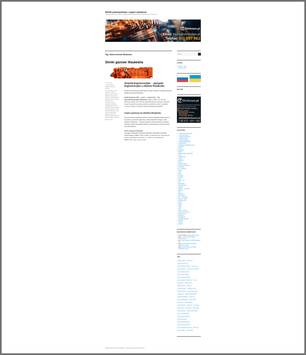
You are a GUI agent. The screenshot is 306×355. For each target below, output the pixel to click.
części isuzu (195, 266)
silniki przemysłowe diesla (183, 322)
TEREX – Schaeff (182, 210)
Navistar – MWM (182, 198)
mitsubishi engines (181, 288)
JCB (179, 182)
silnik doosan (180, 308)
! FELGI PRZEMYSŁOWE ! (184, 141)
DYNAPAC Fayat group (183, 165)
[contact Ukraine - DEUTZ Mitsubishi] (195, 78)
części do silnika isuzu (182, 263)
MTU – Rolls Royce (183, 197)
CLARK (180, 158)
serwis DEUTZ (192, 299)
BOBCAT (180, 152)
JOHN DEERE (181, 183)
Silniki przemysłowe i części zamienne (126, 12)
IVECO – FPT (181, 180)
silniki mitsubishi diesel (192, 310)
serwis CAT (192, 296)
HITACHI (180, 175)
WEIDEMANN (181, 217)
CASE (179, 155)
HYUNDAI (180, 177)
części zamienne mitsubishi (183, 277)
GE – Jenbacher (182, 168)
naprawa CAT (180, 294)
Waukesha (107, 86)
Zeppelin (180, 223)
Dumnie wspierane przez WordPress (135, 348)
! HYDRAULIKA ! (182, 143)
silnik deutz (196, 305)
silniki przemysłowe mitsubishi (184, 327)
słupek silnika (189, 330)
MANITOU (180, 193)
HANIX (180, 170)
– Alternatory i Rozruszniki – (185, 133)
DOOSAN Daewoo (182, 163)
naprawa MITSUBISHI (182, 296)
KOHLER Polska (181, 285)
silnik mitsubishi (181, 330)
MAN (179, 192)
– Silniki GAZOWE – (183, 138)
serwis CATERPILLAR (182, 299)
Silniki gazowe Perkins (193, 235)
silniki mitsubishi (181, 310)
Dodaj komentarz (109, 119)
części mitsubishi (181, 269)
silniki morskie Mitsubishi (183, 313)
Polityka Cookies (182, 68)
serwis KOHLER (188, 302)
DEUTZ (180, 162)
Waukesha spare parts (114, 117)
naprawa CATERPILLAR (190, 294)
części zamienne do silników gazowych (111, 92)
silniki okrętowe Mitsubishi (183, 316)
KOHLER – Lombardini (184, 188)
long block (189, 285)
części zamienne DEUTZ (193, 269)
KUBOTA (180, 190)
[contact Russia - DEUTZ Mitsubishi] (182, 78)
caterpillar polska (181, 260)
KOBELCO (180, 187)
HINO (179, 173)
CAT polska (189, 260)
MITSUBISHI (181, 195)
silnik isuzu (195, 327)
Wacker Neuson (182, 213)
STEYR (180, 207)
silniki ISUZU (196, 308)
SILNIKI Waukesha (109, 105)
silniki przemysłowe (182, 319)
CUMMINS (181, 160)
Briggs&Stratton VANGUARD (185, 153)
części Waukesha (109, 90)
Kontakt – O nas (182, 66)
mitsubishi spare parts (192, 291)
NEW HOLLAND (182, 200)
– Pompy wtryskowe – (184, 135)
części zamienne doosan (183, 271)
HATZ (179, 172)
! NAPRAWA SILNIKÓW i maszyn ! (186, 145)
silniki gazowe (108, 99)
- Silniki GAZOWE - (109, 85)
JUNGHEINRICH (182, 185)
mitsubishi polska (181, 291)
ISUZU (180, 178)
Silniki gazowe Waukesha (124, 62)
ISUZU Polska (188, 283)
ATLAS (180, 148)
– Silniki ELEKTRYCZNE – (184, 136)
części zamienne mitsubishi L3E (184, 280)
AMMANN (180, 146)
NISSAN (180, 202)
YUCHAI (180, 222)
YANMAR (180, 220)
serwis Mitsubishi (181, 305)
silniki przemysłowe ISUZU (183, 324)
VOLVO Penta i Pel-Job (183, 212)
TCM (179, 208)
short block (189, 305)
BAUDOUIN (181, 150)
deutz (195, 280)
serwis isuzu (180, 302)
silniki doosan (188, 308)
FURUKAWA (181, 167)
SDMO (179, 205)
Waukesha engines (109, 115)
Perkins (180, 203)
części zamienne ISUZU (183, 274)
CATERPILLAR (181, 157)
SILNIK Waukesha (115, 97)
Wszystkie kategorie (183, 218)
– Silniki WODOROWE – (184, 140)
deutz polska (180, 283)
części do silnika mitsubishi (183, 266)
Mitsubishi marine (192, 288)
